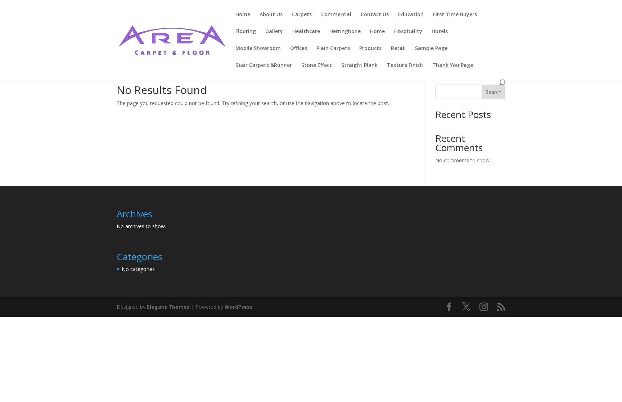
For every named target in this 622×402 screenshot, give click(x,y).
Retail (398, 48)
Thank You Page (452, 65)
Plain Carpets (333, 48)
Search (493, 92)
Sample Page (431, 48)
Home (242, 15)
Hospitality (408, 32)
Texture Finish (405, 65)
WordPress (239, 306)
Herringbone (345, 32)
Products (370, 48)
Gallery (274, 32)
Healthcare (306, 32)
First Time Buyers (455, 15)
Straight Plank (359, 65)
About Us (271, 15)
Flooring (245, 32)
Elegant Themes (168, 306)
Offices (298, 48)
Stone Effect (316, 65)
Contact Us (375, 15)
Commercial (336, 15)
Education (411, 15)
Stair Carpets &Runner (263, 65)
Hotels (440, 32)
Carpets (302, 15)
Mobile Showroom (258, 48)
